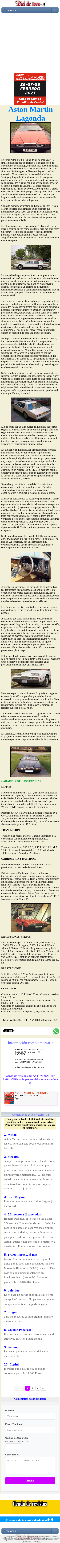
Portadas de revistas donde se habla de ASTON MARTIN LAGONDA (30, 1052)
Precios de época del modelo (30, 1067)
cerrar (36, 1541)
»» (43, 1388)
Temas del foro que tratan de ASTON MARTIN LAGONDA (29, 1060)
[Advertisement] (30, 43)
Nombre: (10, 1410)
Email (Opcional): (14, 1424)
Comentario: (12, 1454)
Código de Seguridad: (17, 1438)
